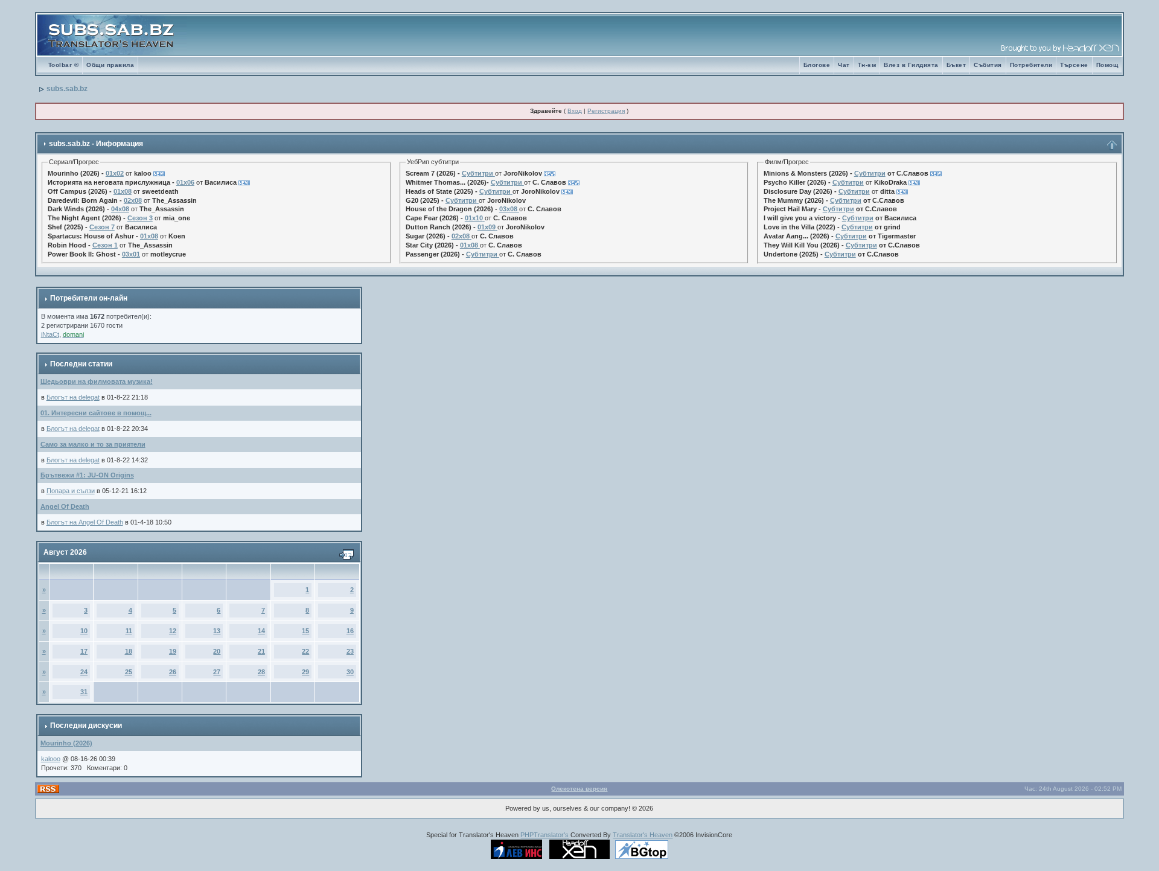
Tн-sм (867, 65)
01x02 (115, 173)
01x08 (122, 191)
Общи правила (110, 65)
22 (305, 651)
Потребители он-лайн (88, 298)
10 (84, 630)
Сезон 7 (102, 227)
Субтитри (477, 173)
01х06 (185, 182)
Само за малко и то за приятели (92, 444)
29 (305, 671)
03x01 (131, 254)
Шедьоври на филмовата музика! (96, 381)
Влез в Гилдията (911, 65)
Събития (988, 65)
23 (350, 651)
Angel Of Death (64, 506)
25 (128, 671)
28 (261, 671)
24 (84, 671)
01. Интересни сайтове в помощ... (96, 412)
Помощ (1107, 65)
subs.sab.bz (67, 89)
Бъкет (956, 65)
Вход (574, 110)
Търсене (1074, 65)
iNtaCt (50, 334)
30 (350, 671)
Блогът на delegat (73, 397)
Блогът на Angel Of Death (84, 522)
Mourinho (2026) (66, 743)
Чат (844, 65)
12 (172, 630)
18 (128, 651)
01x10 (474, 218)
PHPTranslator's (544, 834)
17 (84, 651)
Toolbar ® (63, 65)
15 (305, 630)
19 (172, 651)
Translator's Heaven (642, 834)
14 (261, 630)
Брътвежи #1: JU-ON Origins (87, 475)
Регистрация (606, 110)
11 (129, 630)
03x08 (508, 208)
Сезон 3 (140, 218)
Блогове (817, 65)
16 (350, 630)
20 (216, 651)
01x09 (486, 227)
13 (216, 630)
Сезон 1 (105, 245)
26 (172, 671)
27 (216, 671)
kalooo (50, 758)
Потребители (1031, 65)
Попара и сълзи (70, 490)
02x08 (133, 200)
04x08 (120, 208)
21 (261, 651)
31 (84, 691)
